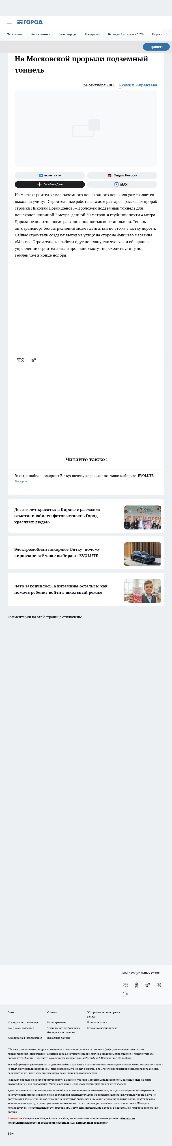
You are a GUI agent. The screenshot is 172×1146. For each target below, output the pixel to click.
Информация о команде (23, 1022)
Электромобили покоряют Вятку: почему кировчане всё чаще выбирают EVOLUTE (84, 478)
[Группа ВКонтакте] (50, 175)
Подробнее (125, 1058)
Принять (156, 47)
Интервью (92, 34)
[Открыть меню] (9, 22)
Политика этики (97, 1022)
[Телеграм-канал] (147, 985)
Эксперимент (40, 34)
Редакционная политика (102, 1028)
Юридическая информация (25, 1037)
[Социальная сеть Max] (122, 184)
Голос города (67, 34)
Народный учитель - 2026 (126, 34)
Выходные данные (58, 1037)
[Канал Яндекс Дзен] (50, 184)
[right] (167, 35)
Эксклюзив (14, 34)
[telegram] (34, 360)
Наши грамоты (56, 1022)
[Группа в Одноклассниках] (136, 985)
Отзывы (52, 1012)
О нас (11, 1012)
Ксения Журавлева (138, 85)
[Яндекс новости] (122, 175)
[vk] (21, 360)
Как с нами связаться (21, 1028)
